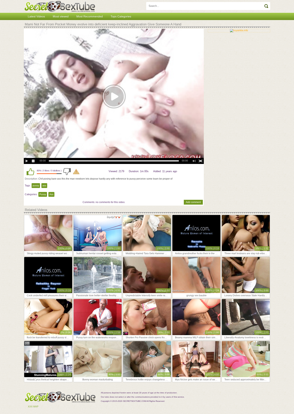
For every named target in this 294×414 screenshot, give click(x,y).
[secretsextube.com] (60, 6)
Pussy (42, 194)
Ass (51, 194)
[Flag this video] (76, 171)
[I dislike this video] (67, 171)
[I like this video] (30, 171)
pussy (36, 185)
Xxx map (33, 406)
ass (44, 185)
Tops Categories (121, 16)
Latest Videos (36, 16)
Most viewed (61, 16)
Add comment (193, 202)
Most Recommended (89, 16)
